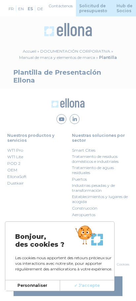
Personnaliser (32, 285)
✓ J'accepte (87, 285)
